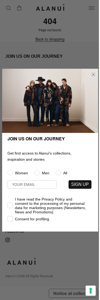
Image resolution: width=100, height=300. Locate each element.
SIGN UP (80, 184)
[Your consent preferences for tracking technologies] (91, 291)
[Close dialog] (93, 74)
